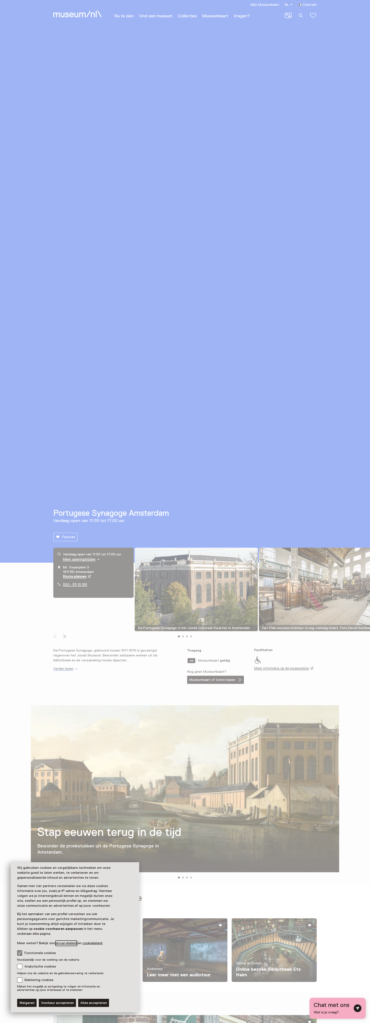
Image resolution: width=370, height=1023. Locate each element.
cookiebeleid (92, 943)
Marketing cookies (38, 980)
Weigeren (26, 1003)
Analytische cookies (40, 966)
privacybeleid (66, 943)
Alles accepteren (93, 1003)
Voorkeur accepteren (57, 1003)
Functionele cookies (40, 953)
